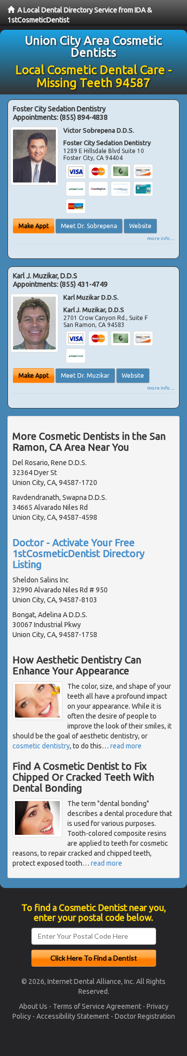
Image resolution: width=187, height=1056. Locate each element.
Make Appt (33, 226)
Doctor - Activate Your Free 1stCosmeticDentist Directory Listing (78, 553)
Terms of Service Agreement (97, 1006)
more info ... (160, 238)
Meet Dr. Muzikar (85, 375)
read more (126, 746)
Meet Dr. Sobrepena (89, 226)
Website (140, 226)
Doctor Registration (145, 1016)
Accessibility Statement (72, 1016)
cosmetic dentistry (41, 746)
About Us (33, 1006)
